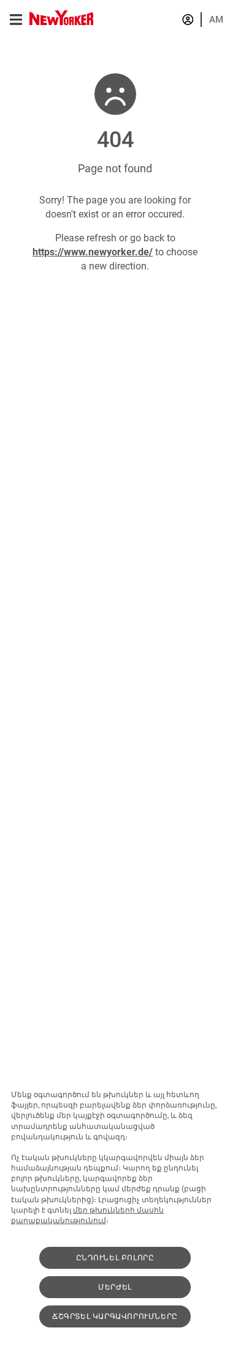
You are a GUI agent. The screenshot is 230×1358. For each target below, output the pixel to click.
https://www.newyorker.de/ (93, 252)
